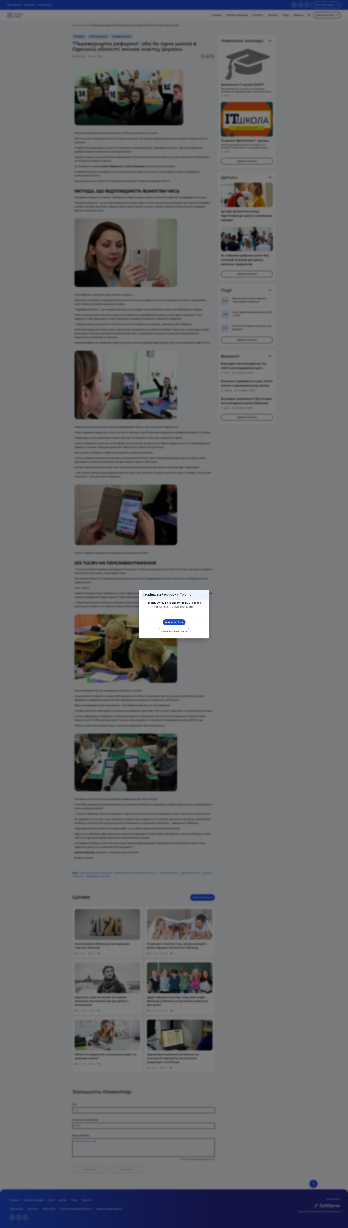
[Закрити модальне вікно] (205, 594)
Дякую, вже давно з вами (174, 631)
